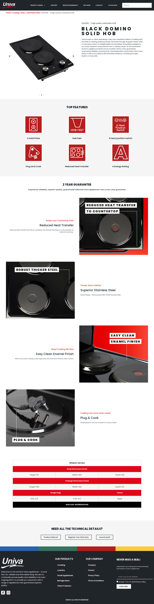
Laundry (61, 570)
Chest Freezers (64, 586)
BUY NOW (87, 5)
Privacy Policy (93, 575)
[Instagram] (8, 593)
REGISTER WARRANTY (70, 5)
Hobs (23, 13)
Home (8, 13)
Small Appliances (65, 575)
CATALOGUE (112, 5)
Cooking (15, 13)
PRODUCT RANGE (36, 5)
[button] (9, 56)
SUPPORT (54, 5)
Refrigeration (63, 580)
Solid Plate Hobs (33, 13)
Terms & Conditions (96, 581)
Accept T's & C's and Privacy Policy (132, 582)
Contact (91, 570)
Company (92, 565)
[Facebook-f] (3, 593)
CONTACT (99, 5)
